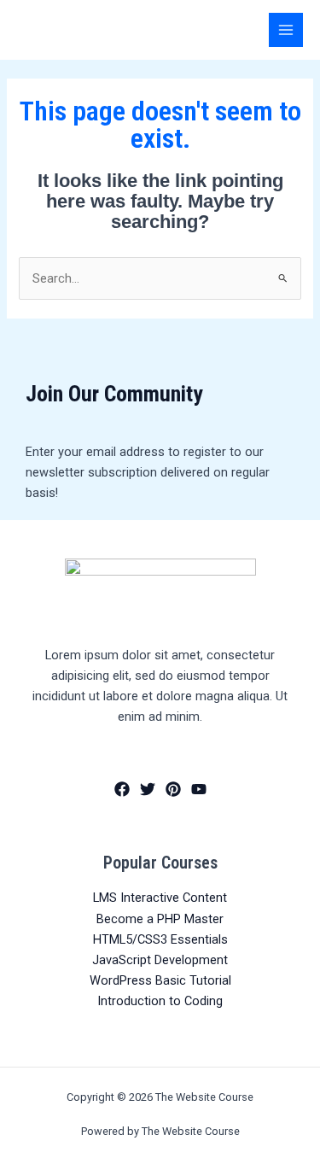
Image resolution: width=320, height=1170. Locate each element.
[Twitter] (147, 789)
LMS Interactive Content (160, 897)
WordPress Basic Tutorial (160, 980)
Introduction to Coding (160, 1001)
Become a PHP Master (160, 919)
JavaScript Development (160, 960)
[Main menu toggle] (286, 30)
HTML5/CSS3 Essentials (160, 939)
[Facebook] (122, 789)
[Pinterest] (173, 789)
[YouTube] (199, 789)
